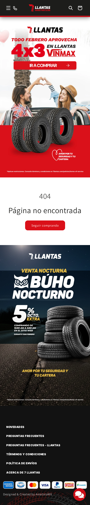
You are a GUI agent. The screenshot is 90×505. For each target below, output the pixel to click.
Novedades (15, 427)
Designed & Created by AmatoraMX (27, 494)
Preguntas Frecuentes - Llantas (33, 445)
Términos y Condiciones (26, 454)
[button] (8, 8)
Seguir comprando (45, 225)
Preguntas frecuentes (25, 436)
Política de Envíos (21, 463)
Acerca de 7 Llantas (23, 472)
